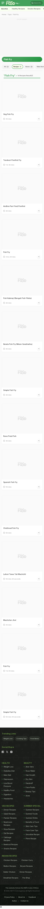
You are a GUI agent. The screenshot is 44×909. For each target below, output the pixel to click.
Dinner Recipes (10, 810)
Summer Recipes (32, 810)
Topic (10, 14)
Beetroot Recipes (11, 844)
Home (4, 14)
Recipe (17, 67)
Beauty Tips (30, 791)
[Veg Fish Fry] (22, 96)
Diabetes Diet (9, 771)
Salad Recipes (9, 814)
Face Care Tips (32, 830)
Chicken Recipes (10, 860)
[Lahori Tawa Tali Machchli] (22, 556)
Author (14, 901)
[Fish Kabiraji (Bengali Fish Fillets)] (22, 280)
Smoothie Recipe (32, 834)
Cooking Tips (21, 739)
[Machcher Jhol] (22, 602)
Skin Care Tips (32, 826)
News (28, 67)
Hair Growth (30, 775)
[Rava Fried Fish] (22, 418)
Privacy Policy (9, 897)
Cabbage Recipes (7, 838)
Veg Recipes (8, 806)
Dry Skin (29, 779)
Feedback (32, 897)
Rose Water (30, 771)
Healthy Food (9, 790)
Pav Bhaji (26, 878)
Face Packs (30, 787)
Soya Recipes (9, 829)
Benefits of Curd (32, 822)
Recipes (4, 9)
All (6, 67)
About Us (21, 897)
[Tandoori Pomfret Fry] (22, 142)
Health (6, 763)
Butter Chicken (9, 872)
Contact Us (24, 901)
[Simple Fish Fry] (22, 372)
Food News (34, 739)
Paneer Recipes (10, 818)
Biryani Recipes (26, 866)
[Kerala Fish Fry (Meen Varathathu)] (22, 326)
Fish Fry (16, 14)
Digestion (7, 794)
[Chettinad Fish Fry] (22, 510)
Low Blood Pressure (8, 784)
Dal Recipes (8, 833)
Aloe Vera (30, 767)
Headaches (8, 799)
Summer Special (32, 806)
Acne (28, 796)
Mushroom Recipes (8, 823)
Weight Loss (8, 739)
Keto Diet (7, 775)
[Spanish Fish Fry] (22, 464)
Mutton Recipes (10, 866)
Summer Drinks (32, 818)
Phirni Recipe (31, 839)
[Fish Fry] (22, 234)
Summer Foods (32, 814)
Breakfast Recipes (11, 878)
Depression (8, 779)
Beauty (28, 763)
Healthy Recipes (18, 9)
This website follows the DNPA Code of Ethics (22, 888)
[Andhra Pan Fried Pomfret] (22, 188)
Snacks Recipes (34, 9)
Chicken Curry (27, 860)
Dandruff (29, 783)
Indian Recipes (9, 856)
